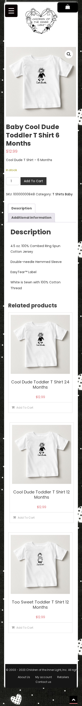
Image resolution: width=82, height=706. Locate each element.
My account (43, 677)
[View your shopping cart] (67, 7)
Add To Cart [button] (24, 407)
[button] (69, 54)
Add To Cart (33, 181)
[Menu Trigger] (11, 11)
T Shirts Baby (62, 194)
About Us (24, 677)
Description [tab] (21, 208)
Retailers (63, 677)
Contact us (43, 682)
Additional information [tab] (31, 217)
